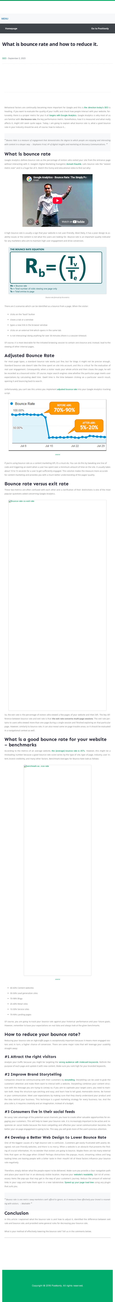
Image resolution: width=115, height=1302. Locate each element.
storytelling (70, 1080)
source (57, 454)
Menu (4, 18)
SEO (4, 58)
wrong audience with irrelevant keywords (78, 1062)
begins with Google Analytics (63, 115)
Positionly (57, 1285)
